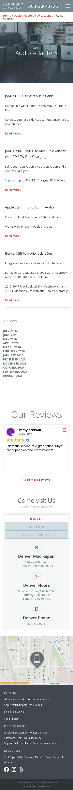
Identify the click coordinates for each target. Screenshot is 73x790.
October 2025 (13, 367)
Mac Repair (43, 699)
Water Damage (38, 732)
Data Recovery (32, 738)
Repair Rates (11, 719)
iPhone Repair (12, 699)
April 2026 (10, 343)
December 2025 (14, 359)
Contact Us (59, 757)
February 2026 (14, 351)
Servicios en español (45, 743)
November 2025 (14, 363)
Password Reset (13, 738)
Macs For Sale (43, 757)
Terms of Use (44, 786)
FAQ (19, 757)
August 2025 (12, 376)
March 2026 (12, 347)
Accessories (45, 15)
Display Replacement (16, 732)
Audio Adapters (24, 15)
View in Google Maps (14, 638)
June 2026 (10, 335)
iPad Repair (28, 699)
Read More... (13, 133)
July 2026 (10, 331)
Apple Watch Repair (15, 705)
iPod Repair (35, 705)
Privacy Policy (29, 786)
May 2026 (10, 339)
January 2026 (13, 355)
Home (7, 15)
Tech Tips (9, 757)
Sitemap (8, 762)
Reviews (28, 757)
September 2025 (15, 371)
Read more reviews (36, 480)
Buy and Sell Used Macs (17, 743)
